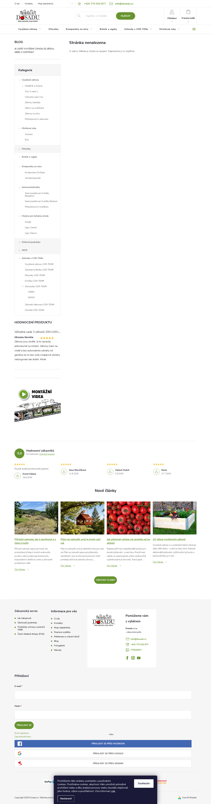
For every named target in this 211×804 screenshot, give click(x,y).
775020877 (136, 649)
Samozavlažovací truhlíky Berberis (41, 201)
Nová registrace (22, 733)
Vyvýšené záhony (30, 79)
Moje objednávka (45, 3)
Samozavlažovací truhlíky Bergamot (37, 194)
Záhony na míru (32, 113)
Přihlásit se (24, 725)
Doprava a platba (62, 632)
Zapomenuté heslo (23, 736)
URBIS (31, 291)
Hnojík (28, 222)
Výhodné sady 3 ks (34, 97)
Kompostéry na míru (32, 166)
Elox (27, 139)
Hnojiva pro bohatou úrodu (35, 215)
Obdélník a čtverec (34, 85)
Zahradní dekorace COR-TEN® (39, 304)
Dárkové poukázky (31, 242)
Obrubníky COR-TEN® (36, 286)
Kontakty (29, 3)
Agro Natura (31, 233)
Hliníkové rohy (29, 128)
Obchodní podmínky (27, 623)
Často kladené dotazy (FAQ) (31, 634)
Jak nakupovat (24, 618)
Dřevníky (26, 148)
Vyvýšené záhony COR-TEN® (39, 264)
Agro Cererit (31, 227)
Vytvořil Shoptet (189, 797)
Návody (57, 650)
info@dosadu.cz (138, 639)
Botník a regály (29, 156)
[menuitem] (30, 29)
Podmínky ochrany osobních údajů (31, 628)
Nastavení (66, 798)
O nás (17, 3)
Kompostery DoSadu (35, 172)
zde (113, 791)
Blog (56, 641)
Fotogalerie (59, 645)
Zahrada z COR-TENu (32, 258)
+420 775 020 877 (139, 644)
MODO (31, 297)
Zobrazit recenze (47, 454)
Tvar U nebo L (31, 91)
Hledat (126, 16)
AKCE (24, 250)
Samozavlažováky (31, 187)
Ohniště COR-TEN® (34, 310)
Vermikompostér (33, 178)
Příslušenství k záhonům (36, 119)
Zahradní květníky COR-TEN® (39, 269)
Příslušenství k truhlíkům (37, 206)
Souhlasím (144, 783)
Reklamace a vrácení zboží (66, 636)
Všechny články (105, 580)
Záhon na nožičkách (34, 108)
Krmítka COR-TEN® (34, 280)
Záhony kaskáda (32, 102)
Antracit (29, 134)
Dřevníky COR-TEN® (35, 275)
